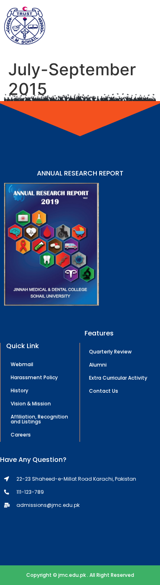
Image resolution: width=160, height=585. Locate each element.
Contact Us (103, 390)
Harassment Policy (34, 377)
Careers (21, 434)
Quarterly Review (110, 351)
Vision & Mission (31, 403)
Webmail (22, 364)
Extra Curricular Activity (118, 377)
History (19, 390)
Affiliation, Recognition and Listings (39, 419)
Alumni (98, 364)
